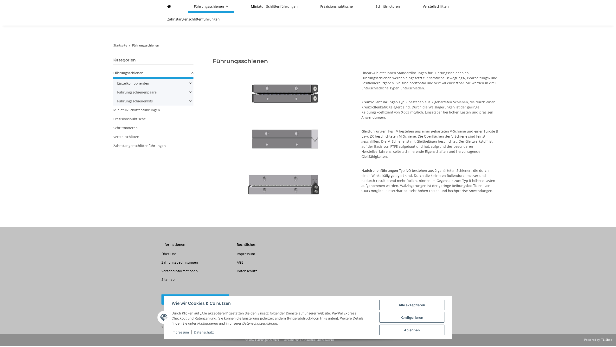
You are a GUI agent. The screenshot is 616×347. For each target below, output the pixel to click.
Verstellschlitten (126, 136)
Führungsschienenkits (135, 101)
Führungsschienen (128, 73)
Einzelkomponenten (133, 83)
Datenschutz (204, 332)
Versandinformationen (179, 271)
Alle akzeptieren (412, 305)
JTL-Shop (606, 340)
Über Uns (169, 254)
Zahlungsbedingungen (179, 262)
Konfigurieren (412, 317)
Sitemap (168, 279)
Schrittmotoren (125, 128)
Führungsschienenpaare (137, 92)
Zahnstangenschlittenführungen (139, 145)
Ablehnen (412, 330)
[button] (153, 73)
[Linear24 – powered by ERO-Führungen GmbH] (169, 6)
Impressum (180, 332)
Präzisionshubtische (129, 119)
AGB (240, 262)
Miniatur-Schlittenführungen (136, 110)
